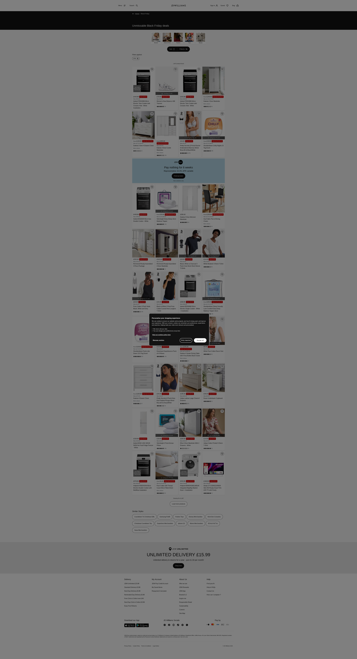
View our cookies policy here (161, 335)
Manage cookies (158, 341)
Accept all (200, 341)
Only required (186, 341)
